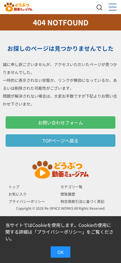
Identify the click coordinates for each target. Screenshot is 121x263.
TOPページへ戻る (60, 140)
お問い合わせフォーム (60, 122)
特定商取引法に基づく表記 (82, 201)
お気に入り (17, 194)
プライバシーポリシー (26, 201)
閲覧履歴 (67, 194)
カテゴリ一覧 (71, 186)
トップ (13, 186)
